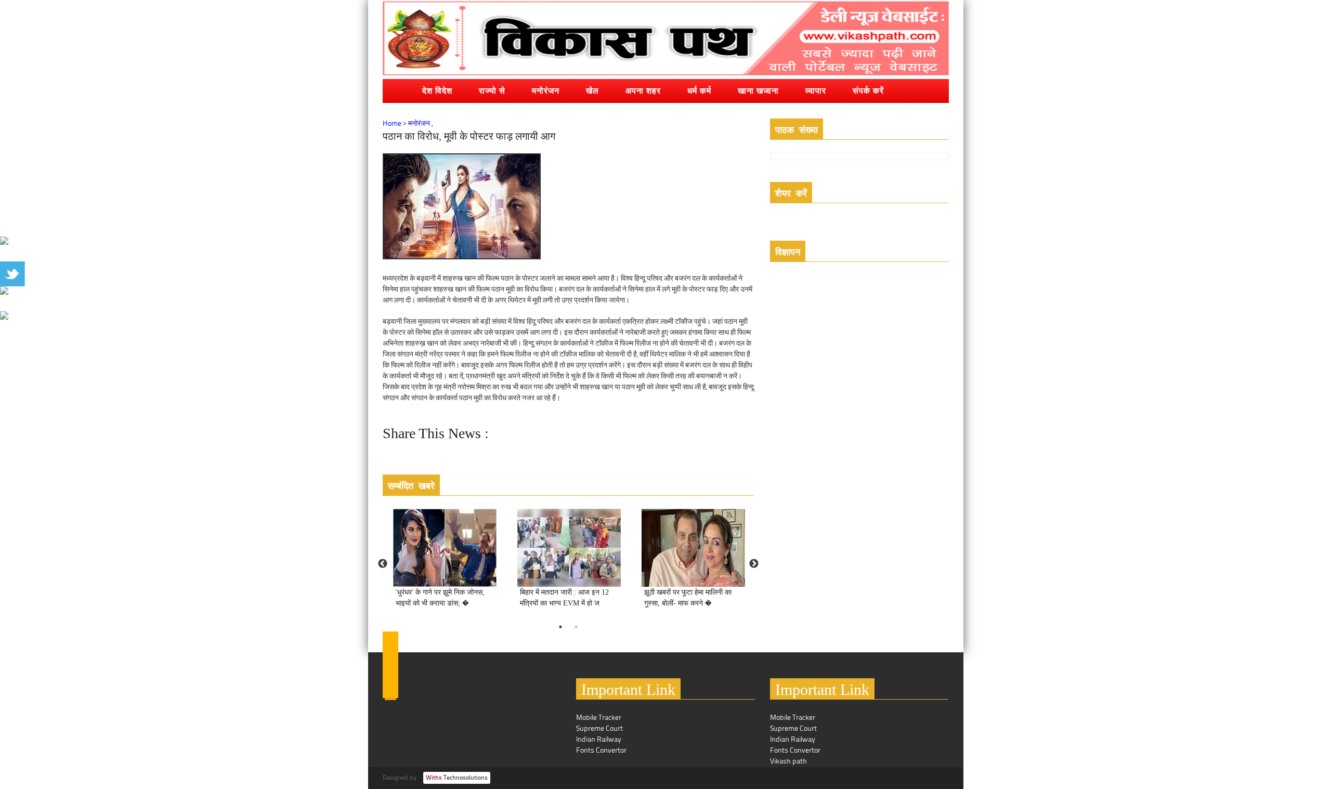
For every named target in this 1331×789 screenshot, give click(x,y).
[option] (445, 564)
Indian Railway (598, 740)
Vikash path (788, 762)
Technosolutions (457, 777)
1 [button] (560, 627)
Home (392, 124)
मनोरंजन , (420, 124)
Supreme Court (599, 729)
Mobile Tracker (598, 718)
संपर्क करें (868, 90)
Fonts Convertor (601, 751)
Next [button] (754, 564)
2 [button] (576, 627)
